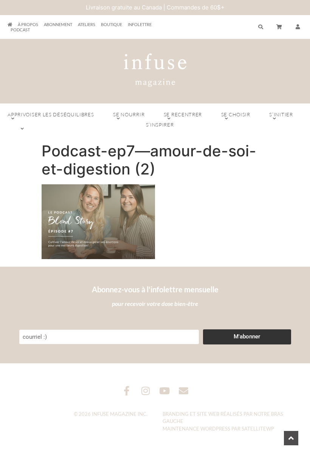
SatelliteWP (258, 429)
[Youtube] (164, 390)
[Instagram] (145, 390)
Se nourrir (128, 114)
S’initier (281, 114)
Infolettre (140, 24)
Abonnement (58, 24)
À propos (28, 24)
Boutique (111, 24)
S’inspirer (160, 125)
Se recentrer (183, 114)
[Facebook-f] (127, 390)
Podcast (20, 29)
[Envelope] (183, 390)
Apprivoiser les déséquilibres (51, 114)
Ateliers (86, 24)
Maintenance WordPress (196, 429)
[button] (297, 27)
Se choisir (235, 114)
